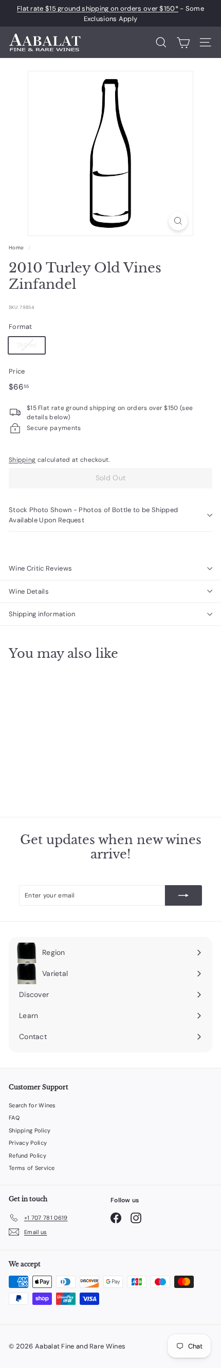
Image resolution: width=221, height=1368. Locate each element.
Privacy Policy (28, 1142)
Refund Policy (27, 1155)
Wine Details (29, 591)
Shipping (22, 460)
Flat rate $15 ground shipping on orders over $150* (97, 8)
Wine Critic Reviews (40, 568)
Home (16, 247)
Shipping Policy (30, 1130)
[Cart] (183, 42)
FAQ (14, 1117)
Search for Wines (32, 1105)
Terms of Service (32, 1167)
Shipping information (42, 614)
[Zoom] (178, 220)
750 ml (26, 345)
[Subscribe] (183, 895)
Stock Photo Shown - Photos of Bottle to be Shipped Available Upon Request (93, 514)
